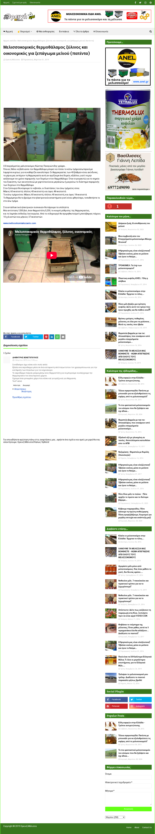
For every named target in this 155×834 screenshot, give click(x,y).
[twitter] (140, 2)
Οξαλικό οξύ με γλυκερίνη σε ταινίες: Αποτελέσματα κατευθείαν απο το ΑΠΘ (134, 440)
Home (128, 827)
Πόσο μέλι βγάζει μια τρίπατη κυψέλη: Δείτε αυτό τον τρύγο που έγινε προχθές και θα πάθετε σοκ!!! (134, 307)
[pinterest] (150, 2)
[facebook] (135, 2)
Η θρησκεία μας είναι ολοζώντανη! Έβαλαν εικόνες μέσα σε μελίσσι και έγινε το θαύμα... (134, 253)
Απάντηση (16, 385)
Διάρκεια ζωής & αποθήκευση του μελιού (134, 225)
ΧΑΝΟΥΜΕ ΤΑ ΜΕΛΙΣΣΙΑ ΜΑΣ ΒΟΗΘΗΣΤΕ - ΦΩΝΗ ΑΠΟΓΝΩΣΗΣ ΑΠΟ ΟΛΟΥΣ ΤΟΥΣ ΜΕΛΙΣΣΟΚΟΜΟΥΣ (134, 355)
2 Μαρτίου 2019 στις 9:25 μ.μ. (26, 360)
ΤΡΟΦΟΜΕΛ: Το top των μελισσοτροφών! (130, 267)
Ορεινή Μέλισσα (12, 60)
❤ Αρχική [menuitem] (8, 31)
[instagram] (145, 2)
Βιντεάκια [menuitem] (64, 31)
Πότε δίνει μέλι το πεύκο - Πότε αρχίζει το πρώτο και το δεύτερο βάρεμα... (133, 497)
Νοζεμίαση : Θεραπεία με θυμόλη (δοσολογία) (133, 453)
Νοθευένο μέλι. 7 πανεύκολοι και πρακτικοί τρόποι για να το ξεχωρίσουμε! (133, 583)
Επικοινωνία (35, 3)
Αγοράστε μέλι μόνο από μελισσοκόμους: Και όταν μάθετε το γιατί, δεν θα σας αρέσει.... (134, 569)
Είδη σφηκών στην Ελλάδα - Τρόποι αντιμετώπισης (131, 379)
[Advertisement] (52, 86)
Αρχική (6, 3)
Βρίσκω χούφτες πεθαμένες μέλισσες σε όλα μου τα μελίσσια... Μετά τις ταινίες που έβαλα (134, 321)
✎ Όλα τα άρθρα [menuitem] (81, 31)
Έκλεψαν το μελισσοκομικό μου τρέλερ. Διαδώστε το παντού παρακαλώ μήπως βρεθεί (133, 677)
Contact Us (147, 827)
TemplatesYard (25, 830)
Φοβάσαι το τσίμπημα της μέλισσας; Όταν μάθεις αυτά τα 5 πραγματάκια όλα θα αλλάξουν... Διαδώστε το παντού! (133, 629)
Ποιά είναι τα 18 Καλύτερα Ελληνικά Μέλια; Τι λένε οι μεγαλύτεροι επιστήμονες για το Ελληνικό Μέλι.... (135, 661)
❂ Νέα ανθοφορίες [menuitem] (45, 31)
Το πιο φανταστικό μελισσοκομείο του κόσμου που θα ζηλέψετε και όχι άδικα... (134, 408)
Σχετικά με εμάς (19, 3)
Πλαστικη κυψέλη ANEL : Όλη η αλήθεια (133, 280)
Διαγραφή (26, 385)
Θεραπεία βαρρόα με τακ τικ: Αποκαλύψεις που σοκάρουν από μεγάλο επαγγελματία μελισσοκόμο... (134, 337)
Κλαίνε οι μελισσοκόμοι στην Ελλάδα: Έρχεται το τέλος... (131, 292)
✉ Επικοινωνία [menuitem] (100, 31)
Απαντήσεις (20, 389)
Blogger (46, 830)
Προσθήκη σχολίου (21, 397)
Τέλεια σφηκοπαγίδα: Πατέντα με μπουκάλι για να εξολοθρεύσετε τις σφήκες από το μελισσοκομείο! (134, 393)
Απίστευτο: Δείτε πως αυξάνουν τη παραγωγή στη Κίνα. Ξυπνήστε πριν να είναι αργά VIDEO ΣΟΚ (134, 613)
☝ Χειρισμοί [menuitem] (23, 31)
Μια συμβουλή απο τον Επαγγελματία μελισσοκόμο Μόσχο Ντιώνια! (135, 239)
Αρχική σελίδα (9, 41)
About (136, 827)
